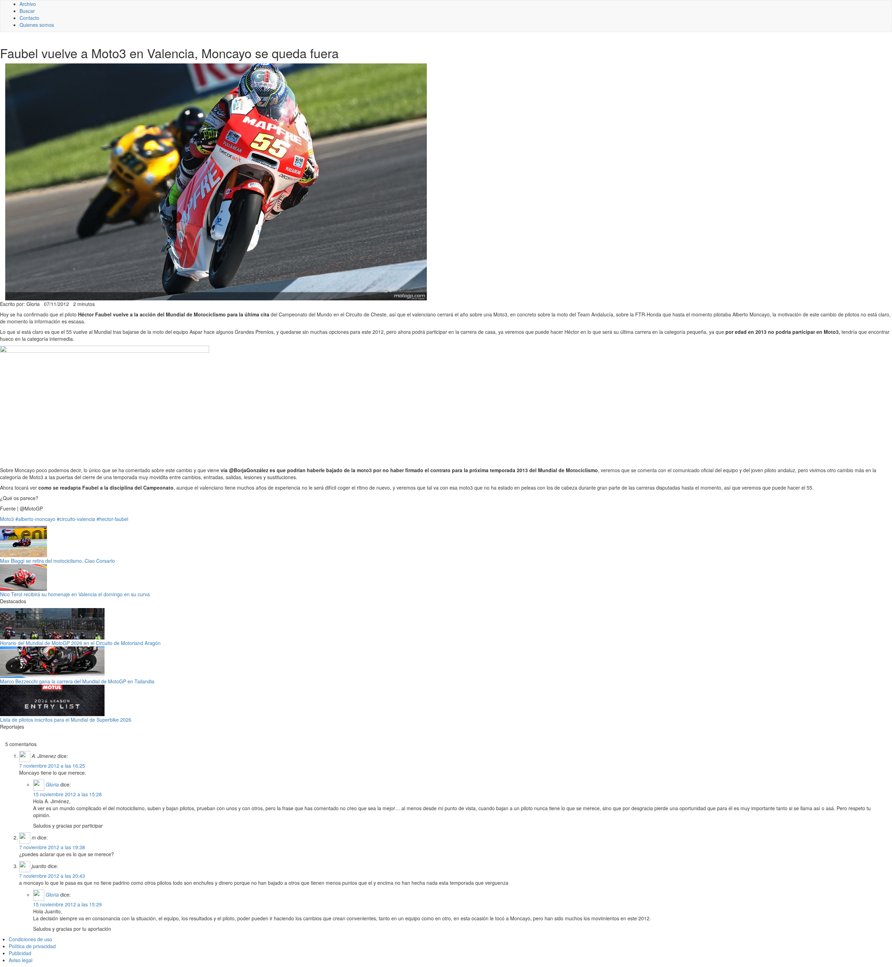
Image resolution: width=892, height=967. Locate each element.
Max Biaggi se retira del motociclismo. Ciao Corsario (57, 560)
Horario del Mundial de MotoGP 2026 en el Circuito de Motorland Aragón (80, 642)
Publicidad (20, 953)
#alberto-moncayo (35, 518)
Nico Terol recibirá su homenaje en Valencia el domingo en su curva (75, 594)
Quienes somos (37, 24)
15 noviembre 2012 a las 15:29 (67, 904)
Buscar (27, 10)
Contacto (29, 17)
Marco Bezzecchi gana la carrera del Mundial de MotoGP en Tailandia (77, 681)
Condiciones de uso (30, 939)
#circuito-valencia (76, 518)
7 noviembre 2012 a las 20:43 (52, 875)
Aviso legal (20, 960)
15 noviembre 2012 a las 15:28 (67, 794)
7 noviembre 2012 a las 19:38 (52, 847)
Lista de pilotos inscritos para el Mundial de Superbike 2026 (65, 719)
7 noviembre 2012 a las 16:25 (52, 765)
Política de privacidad (32, 946)
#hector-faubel (112, 518)
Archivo (28, 3)
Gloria (52, 784)
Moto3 (7, 518)
